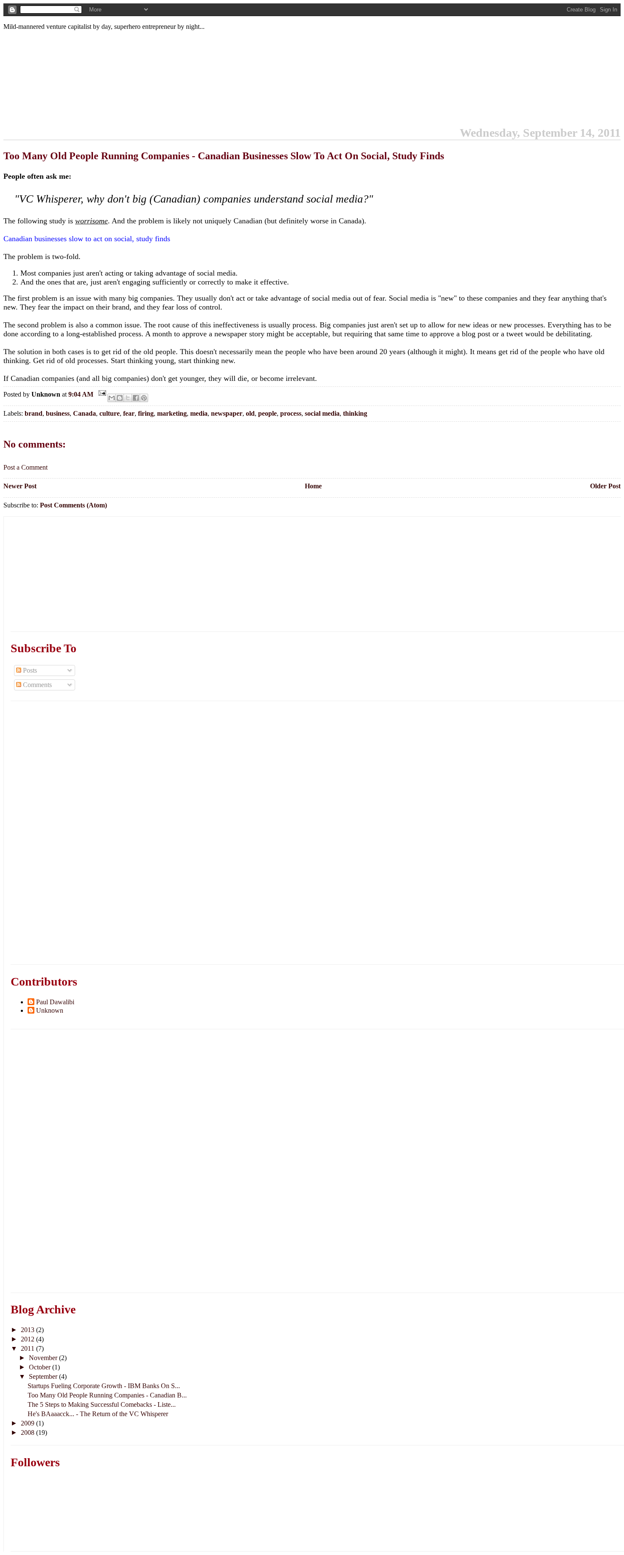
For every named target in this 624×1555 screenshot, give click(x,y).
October (40, 1367)
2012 (28, 1339)
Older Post (605, 486)
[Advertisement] (74, 570)
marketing (172, 413)
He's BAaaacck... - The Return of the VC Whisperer (98, 1413)
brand (33, 413)
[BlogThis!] (119, 398)
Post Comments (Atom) (73, 505)
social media (322, 413)
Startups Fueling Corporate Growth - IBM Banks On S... (104, 1385)
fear (129, 413)
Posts (29, 670)
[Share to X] (128, 398)
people (267, 413)
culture (109, 413)
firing (146, 413)
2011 (28, 1348)
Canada (84, 413)
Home (313, 486)
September (44, 1376)
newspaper (226, 413)
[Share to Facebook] (136, 398)
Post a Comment (25, 467)
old (250, 413)
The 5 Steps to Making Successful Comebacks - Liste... (102, 1404)
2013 (28, 1329)
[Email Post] (101, 394)
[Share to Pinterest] (144, 398)
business (58, 413)
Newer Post (20, 486)
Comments (36, 684)
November (44, 1357)
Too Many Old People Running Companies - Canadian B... (107, 1395)
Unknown (49, 1010)
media (199, 413)
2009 (28, 1423)
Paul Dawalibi (55, 1002)
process (290, 413)
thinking (355, 413)
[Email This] (111, 398)
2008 (28, 1432)
